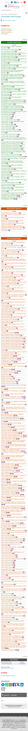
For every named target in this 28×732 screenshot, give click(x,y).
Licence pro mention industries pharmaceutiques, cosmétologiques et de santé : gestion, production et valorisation (12, 162)
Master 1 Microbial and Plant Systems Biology (11, 250)
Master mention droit (5, 550)
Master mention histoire (6, 593)
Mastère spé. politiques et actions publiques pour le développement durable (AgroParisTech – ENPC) (12, 227)
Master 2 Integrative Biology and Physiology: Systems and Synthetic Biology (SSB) (13, 277)
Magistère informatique (6, 376)
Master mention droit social (7, 565)
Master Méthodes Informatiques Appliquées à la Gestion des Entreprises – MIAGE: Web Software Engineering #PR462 (13, 647)
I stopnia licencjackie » (6, 29)
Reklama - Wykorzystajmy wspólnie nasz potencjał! (9, 716)
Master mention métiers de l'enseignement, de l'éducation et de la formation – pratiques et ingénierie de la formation (14, 612)
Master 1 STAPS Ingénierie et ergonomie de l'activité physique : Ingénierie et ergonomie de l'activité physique (13, 408)
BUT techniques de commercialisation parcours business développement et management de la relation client (14, 100)
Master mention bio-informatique (8, 537)
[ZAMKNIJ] (14, 728)
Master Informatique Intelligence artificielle (10, 523)
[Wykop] (3, 690)
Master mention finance (6, 579)
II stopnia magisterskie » (7, 32)
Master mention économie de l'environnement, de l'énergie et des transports (12, 570)
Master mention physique (6, 617)
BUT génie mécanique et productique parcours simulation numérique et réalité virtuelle (14, 68)
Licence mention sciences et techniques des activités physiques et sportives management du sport (13, 148)
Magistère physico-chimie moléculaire (9, 379)
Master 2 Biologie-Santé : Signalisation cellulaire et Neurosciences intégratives (12, 415)
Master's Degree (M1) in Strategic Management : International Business (12, 322)
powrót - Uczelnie (9, 694)
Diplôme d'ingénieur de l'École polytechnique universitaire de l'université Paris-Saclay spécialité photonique (14, 346)
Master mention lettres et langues (8, 601)
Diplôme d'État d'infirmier (6, 114)
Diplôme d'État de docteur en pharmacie (10, 212)
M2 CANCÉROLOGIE (6, 369)
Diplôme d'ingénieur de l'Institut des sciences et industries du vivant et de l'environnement (14, 352)
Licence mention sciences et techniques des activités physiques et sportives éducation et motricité (13, 142)
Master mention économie (7, 567)
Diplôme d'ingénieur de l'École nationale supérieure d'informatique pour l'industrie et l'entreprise (12, 335)
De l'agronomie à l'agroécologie (8, 332)
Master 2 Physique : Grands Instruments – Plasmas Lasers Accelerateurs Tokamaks (12, 492)
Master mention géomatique (7, 584)
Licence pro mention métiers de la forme (10, 182)
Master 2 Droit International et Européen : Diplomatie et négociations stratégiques (13, 429)
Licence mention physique (7, 128)
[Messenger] (3, 686)
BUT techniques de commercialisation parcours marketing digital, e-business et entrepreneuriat (11, 106)
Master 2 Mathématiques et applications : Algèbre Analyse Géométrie (12, 473)
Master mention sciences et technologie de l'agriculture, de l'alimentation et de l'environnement (13, 643)
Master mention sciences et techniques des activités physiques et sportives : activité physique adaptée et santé (12, 625)
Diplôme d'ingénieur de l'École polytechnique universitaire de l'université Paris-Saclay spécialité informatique (14, 341)
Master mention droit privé (7, 562)
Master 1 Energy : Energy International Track (11, 245)
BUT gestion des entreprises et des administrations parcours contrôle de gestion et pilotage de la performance (12, 71)
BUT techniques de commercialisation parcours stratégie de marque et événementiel (13, 112)
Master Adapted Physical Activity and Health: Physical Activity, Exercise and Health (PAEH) (13, 308)
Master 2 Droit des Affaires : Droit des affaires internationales (11, 424)
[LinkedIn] (22, 686)
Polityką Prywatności (20, 724)
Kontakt (20, 716)
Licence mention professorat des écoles (10, 129)
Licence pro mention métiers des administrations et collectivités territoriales (12, 188)
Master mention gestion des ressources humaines (12, 589)
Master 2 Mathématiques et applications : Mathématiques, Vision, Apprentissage (10, 485)
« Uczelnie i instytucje (6, 10)
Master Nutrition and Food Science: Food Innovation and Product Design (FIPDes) (13, 311)
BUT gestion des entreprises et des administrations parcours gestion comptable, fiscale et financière (12, 75)
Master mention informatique (7, 595)
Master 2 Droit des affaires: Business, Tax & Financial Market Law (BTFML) (13, 427)
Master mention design (6, 548)
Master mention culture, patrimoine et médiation (11, 547)
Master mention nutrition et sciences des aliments (12, 615)
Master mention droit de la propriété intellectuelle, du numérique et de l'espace (12, 553)
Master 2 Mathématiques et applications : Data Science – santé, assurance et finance (14, 476)
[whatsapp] (6, 686)
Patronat (24, 716)
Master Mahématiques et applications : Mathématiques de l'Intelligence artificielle (13, 525)
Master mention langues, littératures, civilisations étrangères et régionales (12, 599)
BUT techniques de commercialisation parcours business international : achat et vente (14, 103)
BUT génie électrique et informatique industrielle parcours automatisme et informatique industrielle (13, 54)
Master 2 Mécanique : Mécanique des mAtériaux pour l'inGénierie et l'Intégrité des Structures (13, 487)
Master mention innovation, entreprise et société (11, 597)
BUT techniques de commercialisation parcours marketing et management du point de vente (11, 109)
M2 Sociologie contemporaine (7, 372)
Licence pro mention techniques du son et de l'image (12, 193)
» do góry (25, 39)
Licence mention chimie (6, 116)
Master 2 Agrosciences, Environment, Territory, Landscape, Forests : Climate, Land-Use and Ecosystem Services (13, 254)
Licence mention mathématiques (8, 126)
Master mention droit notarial (7, 560)
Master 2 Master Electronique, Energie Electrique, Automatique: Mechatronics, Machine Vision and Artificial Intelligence (13, 292)
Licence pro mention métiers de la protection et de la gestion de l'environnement (12, 185)
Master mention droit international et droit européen (12, 558)
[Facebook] (14, 686)
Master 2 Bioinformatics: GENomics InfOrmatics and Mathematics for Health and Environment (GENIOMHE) (13, 260)
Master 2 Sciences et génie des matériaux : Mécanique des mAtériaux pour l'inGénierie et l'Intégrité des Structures (13, 511)
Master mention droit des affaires (8, 556)
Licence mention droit (6, 118)
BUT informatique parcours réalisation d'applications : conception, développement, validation (13, 89)
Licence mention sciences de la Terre (9, 134)
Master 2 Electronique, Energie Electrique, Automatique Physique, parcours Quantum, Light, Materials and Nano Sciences (13, 445)
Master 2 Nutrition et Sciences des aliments (11, 490)
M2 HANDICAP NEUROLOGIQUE (9, 371)
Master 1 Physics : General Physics (9, 251)
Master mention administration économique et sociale (13, 530)
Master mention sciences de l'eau (8, 619)
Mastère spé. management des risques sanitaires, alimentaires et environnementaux (12, 221)
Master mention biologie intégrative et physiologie (12, 540)
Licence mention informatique (7, 124)
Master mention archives (6, 535)
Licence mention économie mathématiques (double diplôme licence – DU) (12, 122)
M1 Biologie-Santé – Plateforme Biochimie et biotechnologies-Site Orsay (11, 355)
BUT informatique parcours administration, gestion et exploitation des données (12, 86)
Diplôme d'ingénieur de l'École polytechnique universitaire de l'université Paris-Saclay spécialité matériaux (14, 343)
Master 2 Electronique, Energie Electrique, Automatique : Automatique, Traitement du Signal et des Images (13, 435)
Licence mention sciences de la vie (9, 136)
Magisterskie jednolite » (6, 30)
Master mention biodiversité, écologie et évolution (12, 538)
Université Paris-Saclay (6, 662)
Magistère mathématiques (7, 378)
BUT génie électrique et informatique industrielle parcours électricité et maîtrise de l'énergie (13, 56)
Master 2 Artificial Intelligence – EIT (9, 257)
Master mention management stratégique (10, 603)
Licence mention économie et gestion (9, 119)
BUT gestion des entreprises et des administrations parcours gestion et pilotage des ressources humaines (13, 82)
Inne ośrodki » (4, 33)
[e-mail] (10, 686)
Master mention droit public (7, 563)
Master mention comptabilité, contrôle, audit (10, 542)
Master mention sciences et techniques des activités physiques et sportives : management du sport (12, 637)
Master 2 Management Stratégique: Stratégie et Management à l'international (11, 467)
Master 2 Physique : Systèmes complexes (10, 494)
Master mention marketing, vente (8, 605)
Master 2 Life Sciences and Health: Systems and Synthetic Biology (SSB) (12, 288)
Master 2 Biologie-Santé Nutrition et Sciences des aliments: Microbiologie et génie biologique (12, 418)
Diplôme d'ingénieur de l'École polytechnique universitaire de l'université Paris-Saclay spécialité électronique (14, 338)
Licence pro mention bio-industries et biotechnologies (13, 156)
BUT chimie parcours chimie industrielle (10, 49)
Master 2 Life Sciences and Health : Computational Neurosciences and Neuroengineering (12, 280)
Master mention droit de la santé (8, 555)
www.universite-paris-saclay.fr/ (8, 20)
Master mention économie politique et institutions (12, 572)
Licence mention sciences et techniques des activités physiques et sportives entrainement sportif (13, 145)
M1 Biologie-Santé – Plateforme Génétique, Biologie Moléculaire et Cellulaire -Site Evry (12, 195)
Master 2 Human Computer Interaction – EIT (11, 274)
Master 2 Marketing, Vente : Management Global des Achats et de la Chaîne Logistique (13, 470)
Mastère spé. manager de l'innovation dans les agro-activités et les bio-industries (12, 224)
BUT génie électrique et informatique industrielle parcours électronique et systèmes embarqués (13, 59)
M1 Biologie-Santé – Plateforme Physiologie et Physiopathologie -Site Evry (11, 198)
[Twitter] (18, 685)
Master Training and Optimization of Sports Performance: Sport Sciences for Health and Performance (13, 317)
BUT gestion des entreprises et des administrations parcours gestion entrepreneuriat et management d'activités (12, 78)
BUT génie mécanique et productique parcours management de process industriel (11, 65)
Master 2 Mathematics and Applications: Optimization (13, 294)
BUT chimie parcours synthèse (8, 51)
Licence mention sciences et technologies (10, 154)
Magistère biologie (5, 374)
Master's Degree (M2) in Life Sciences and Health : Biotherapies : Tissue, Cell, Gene (12, 327)
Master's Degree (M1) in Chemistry (9, 319)
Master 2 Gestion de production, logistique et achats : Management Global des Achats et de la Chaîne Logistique (13, 457)
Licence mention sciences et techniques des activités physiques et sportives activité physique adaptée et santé (14, 138)
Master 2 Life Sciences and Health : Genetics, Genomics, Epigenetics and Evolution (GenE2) (14, 283)
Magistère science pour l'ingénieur (8, 383)
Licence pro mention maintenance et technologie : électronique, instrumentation (12, 169)
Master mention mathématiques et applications (11, 607)
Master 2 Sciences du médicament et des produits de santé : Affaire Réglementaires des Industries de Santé (13, 503)
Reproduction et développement (8, 650)
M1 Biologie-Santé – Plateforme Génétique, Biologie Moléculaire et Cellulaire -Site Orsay (12, 358)
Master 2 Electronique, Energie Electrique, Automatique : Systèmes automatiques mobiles (13, 438)
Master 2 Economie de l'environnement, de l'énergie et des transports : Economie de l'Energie (13, 432)
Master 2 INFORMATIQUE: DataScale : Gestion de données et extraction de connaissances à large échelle (13, 460)
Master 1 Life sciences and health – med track (11, 396)
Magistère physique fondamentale (8, 381)
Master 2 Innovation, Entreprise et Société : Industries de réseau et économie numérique (13, 464)
